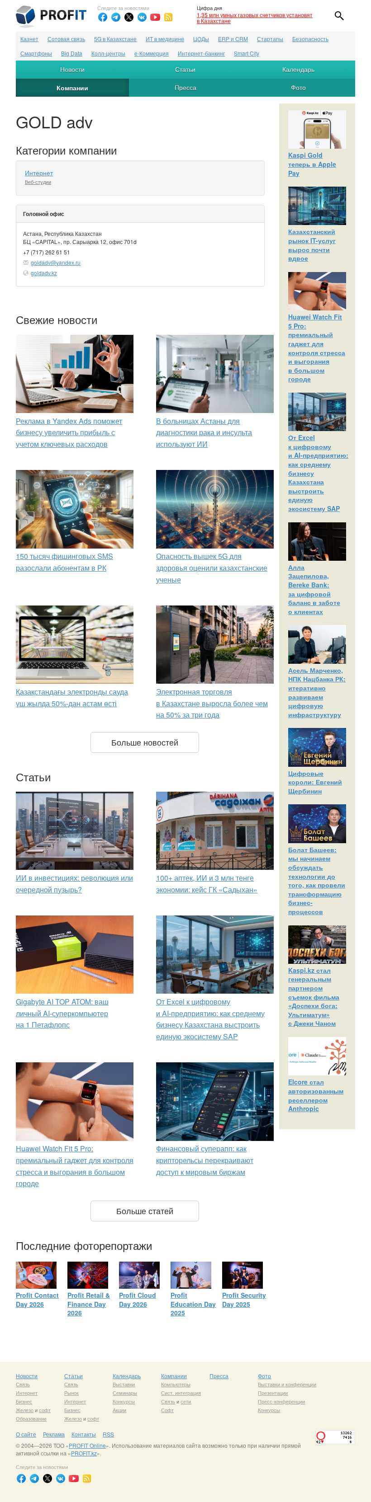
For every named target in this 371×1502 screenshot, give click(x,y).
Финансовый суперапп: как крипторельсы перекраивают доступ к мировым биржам (204, 1160)
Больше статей (144, 1210)
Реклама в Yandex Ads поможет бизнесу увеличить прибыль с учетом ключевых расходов (69, 432)
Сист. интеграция (181, 1392)
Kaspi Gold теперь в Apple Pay (312, 163)
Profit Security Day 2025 (244, 1300)
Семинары (125, 1392)
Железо (24, 1409)
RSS (108, 1434)
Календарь (298, 69)
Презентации (273, 1392)
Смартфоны (36, 53)
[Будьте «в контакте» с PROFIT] (142, 17)
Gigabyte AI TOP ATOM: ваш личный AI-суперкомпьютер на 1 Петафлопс (62, 1013)
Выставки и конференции (287, 1384)
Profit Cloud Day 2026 (137, 1300)
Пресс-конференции (281, 1401)
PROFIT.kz (84, 1453)
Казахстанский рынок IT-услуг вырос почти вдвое (312, 245)
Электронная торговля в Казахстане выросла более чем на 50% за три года (212, 703)
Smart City (246, 53)
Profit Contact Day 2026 (37, 1300)
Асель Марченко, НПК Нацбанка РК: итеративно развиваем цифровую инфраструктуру (317, 692)
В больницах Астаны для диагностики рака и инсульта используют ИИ (204, 432)
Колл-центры (108, 53)
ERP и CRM (233, 38)
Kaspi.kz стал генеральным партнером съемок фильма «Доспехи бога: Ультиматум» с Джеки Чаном (313, 997)
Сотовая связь (66, 38)
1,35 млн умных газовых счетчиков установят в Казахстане (255, 17)
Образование (31, 1418)
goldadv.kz (44, 273)
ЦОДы (201, 38)
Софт (167, 1409)
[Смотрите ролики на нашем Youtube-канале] (155, 17)
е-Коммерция (151, 53)
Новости (72, 69)
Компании (72, 87)
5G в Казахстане (115, 38)
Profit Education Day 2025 (193, 1304)
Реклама (54, 1434)
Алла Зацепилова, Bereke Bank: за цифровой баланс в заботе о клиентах (314, 589)
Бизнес (24, 1401)
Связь (23, 1384)
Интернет (39, 172)
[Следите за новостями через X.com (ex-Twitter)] (129, 17)
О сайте (26, 1434)
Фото (298, 87)
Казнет (29, 38)
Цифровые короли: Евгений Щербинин (315, 782)
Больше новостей (144, 742)
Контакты (83, 1434)
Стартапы (270, 38)
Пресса (185, 87)
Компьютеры (175, 1384)
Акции (119, 1409)
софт (45, 1409)
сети (186, 1401)
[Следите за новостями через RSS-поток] (168, 17)
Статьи (185, 69)
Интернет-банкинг (201, 53)
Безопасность (310, 38)
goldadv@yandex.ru (56, 262)
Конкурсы (124, 1401)
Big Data (71, 53)
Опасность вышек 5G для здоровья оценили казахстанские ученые (211, 567)
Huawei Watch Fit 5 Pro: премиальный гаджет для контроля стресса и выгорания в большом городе (316, 347)
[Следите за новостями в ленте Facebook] (102, 17)
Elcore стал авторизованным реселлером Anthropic (315, 1095)
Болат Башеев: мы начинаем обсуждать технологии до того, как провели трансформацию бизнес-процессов (316, 880)
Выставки (124, 1384)
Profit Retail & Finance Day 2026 (88, 1304)
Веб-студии (38, 181)
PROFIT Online (87, 1445)
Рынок (71, 1392)
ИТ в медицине (165, 38)
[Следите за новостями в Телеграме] (115, 17)
